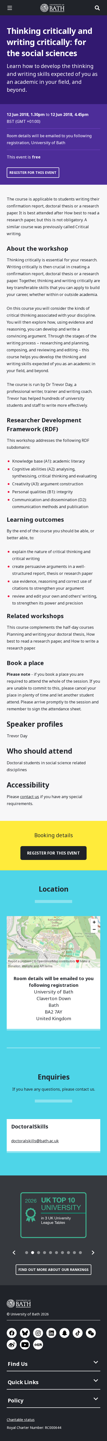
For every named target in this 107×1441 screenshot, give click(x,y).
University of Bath (53, 7)
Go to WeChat (91, 1333)
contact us (29, 796)
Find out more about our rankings (53, 1269)
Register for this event (32, 172)
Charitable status (21, 1419)
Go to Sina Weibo (12, 1345)
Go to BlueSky (25, 1333)
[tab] (26, 1252)
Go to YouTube (25, 1345)
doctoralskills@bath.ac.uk (35, 1141)
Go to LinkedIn (51, 1333)
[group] (53, 1215)
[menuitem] (54, 1362)
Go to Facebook (12, 1333)
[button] (14, 1253)
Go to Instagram (38, 1333)
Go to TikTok (78, 1333)
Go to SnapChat (64, 1333)
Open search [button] (97, 8)
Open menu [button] (9, 8)
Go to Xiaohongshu (38, 1345)
